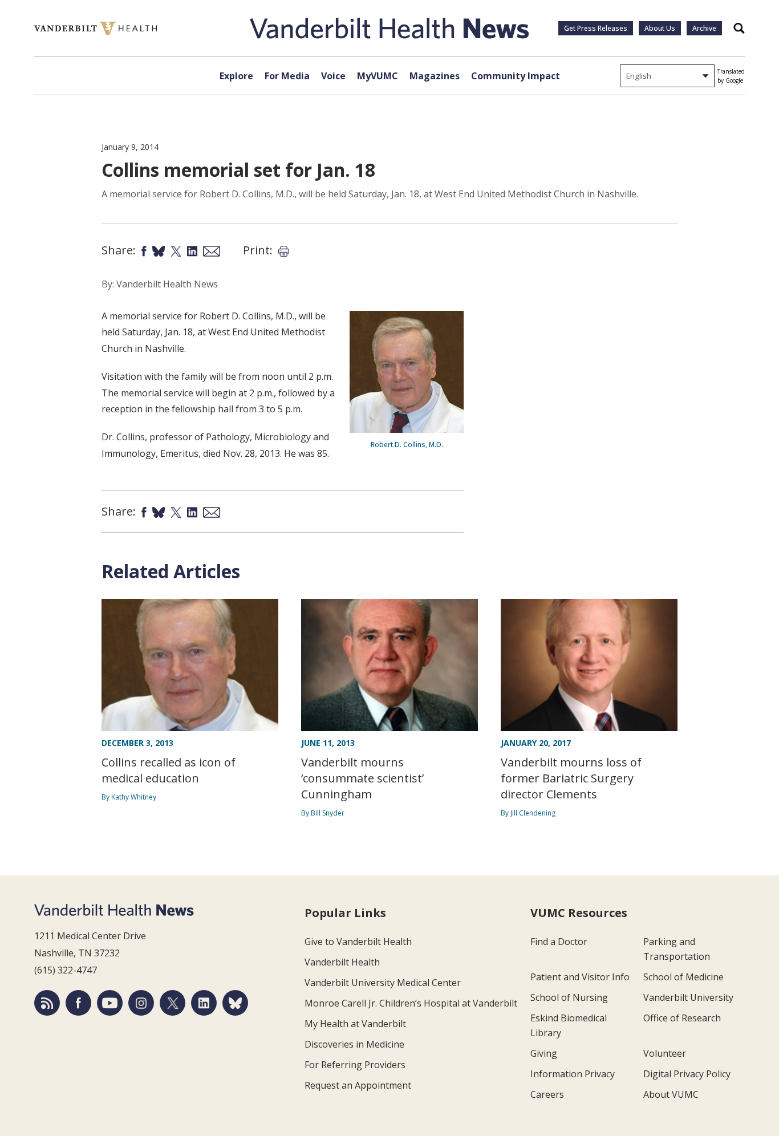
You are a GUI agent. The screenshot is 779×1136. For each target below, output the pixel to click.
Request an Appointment (358, 1085)
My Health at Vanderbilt (355, 1023)
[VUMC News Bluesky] (235, 1003)
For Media (287, 76)
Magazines (434, 76)
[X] (172, 1003)
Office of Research (682, 1018)
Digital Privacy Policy (687, 1074)
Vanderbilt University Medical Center (383, 982)
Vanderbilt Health (342, 962)
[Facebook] (78, 1003)
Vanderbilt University (688, 997)
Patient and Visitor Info (580, 977)
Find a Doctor (558, 941)
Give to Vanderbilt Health (358, 941)
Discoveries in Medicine (354, 1044)
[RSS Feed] (47, 1003)
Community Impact (515, 76)
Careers (547, 1094)
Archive (704, 28)
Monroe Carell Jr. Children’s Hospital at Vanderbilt (411, 1003)
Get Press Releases (595, 28)
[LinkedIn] (204, 1003)
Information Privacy (572, 1074)
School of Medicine (683, 977)
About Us (659, 28)
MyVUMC (377, 76)
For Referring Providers (355, 1064)
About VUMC (671, 1094)
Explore (236, 76)
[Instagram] (141, 1003)
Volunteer (664, 1053)
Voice (333, 76)
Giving (543, 1053)
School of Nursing (569, 997)
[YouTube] (110, 1003)
